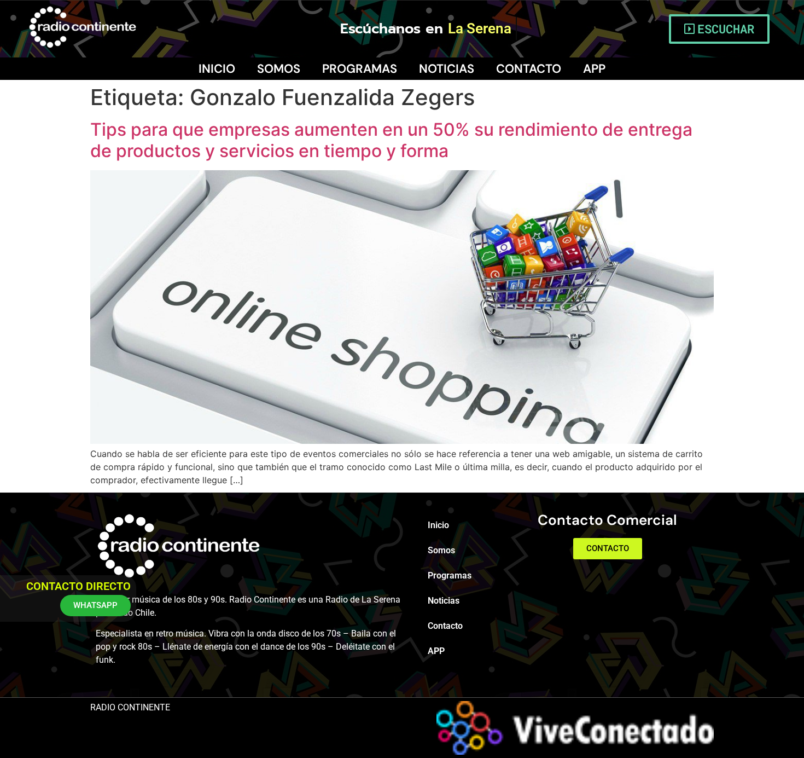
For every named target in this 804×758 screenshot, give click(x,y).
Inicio (217, 69)
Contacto (528, 69)
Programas (359, 69)
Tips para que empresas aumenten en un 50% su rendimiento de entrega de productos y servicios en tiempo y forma (391, 140)
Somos (278, 69)
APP (594, 69)
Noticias (446, 69)
